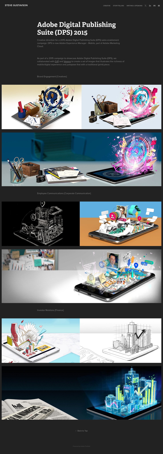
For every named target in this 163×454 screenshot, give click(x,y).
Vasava (67, 61)
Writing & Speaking (134, 6)
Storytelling (118, 6)
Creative (106, 6)
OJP (57, 61)
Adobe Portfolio (85, 446)
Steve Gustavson (16, 5)
